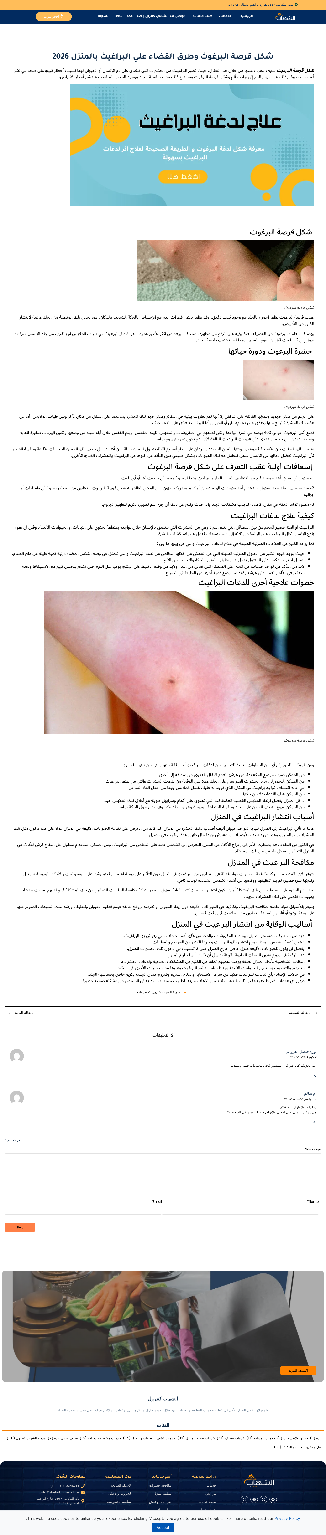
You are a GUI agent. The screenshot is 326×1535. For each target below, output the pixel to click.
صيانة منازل (163, 1509)
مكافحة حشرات (160, 1485)
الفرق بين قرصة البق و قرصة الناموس (163, 210)
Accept (163, 1527)
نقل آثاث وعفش (160, 1501)
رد (314, 1074)
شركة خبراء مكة (204, 1509)
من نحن (210, 1493)
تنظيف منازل (163, 1493)
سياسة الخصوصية (119, 1501)
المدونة (104, 16)
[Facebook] (273, 1499)
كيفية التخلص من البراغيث (163, 220)
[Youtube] (254, 1499)
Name (313, 1201)
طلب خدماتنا (202, 16)
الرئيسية (246, 16)
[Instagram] (244, 1499)
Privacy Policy (287, 1518)
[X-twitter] (263, 1499)
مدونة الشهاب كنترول (166, 992)
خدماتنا (226, 16)
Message (313, 1149)
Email (156, 1201)
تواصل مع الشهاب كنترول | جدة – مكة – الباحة (150, 16)
